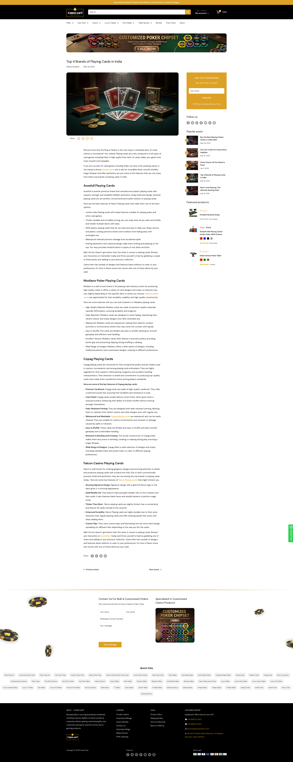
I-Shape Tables (216, 688)
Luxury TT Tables (27, 688)
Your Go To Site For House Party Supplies (213, 151)
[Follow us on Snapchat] (214, 122)
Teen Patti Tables (84, 681)
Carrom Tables (142, 688)
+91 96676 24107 (195, 719)
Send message (110, 644)
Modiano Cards (254, 675)
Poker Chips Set (45, 675)
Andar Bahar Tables (173, 681)
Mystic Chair (286, 688)
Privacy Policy (156, 714)
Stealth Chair (259, 688)
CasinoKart (106, 536)
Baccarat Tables (189, 681)
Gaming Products (172, 688)
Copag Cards (268, 675)
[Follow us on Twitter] (192, 122)
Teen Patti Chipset (68, 681)
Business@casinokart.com (198, 729)
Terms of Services (158, 722)
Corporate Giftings (124, 718)
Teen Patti (81, 23)
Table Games (143, 23)
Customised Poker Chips (27, 675)
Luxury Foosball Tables (10, 688)
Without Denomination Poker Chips (117, 675)
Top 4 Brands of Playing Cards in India (212, 176)
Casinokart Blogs (123, 729)
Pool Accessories (90, 688)
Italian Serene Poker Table (210, 255)
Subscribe (206, 98)
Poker (68, 23)
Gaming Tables (187, 688)
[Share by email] (91, 138)
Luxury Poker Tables (241, 681)
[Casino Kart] (72, 733)
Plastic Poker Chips (95, 675)
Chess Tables (129, 688)
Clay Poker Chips (60, 675)
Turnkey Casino (122, 714)
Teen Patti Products (51, 681)
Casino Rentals (122, 722)
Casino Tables (114, 681)
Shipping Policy (157, 718)
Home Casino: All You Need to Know (212, 163)
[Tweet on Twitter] (87, 138)
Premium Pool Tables (73, 688)
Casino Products (100, 681)
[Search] (188, 12)
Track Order (171, 23)
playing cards (108, 169)
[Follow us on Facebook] (188, 122)
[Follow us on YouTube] (205, 122)
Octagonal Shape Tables (223, 675)
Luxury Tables (110, 23)
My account (201, 13)
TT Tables (117, 688)
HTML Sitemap (122, 737)
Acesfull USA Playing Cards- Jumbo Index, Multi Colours (211, 232)
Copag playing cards (120, 416)
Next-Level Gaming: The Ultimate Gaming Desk (210, 188)
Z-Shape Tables (231, 688)
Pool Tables (127, 23)
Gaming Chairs (245, 688)
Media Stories (122, 733)
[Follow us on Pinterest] (201, 122)
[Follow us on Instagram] (196, 122)
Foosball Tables (157, 688)
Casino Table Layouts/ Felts (207, 681)
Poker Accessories (283, 675)
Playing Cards (240, 675)
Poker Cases (36, 681)
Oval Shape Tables (187, 675)
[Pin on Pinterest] (83, 138)
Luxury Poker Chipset (140, 675)
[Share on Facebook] (78, 138)
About (182, 23)
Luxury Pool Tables (276, 681)
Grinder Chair (272, 688)
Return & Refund (157, 725)
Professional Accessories (19, 681)
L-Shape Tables (202, 688)
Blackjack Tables (157, 681)
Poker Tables (173, 675)
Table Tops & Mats (158, 675)
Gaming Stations (146, 694)
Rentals (159, 23)
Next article (154, 569)
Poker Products (9, 675)
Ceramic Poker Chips (77, 675)
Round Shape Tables (204, 675)
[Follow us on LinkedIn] (210, 122)
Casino (95, 23)
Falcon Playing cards (127, 480)
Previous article (92, 569)
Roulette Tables (142, 681)
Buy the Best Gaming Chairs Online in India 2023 (212, 138)
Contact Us (120, 725)
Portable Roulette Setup (210, 215)
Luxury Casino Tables (258, 681)
